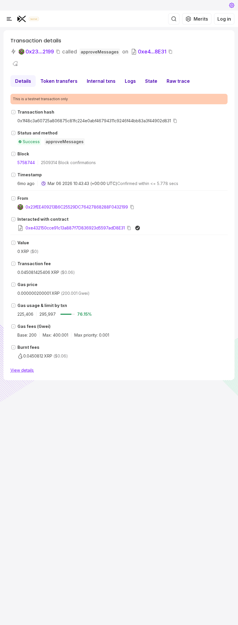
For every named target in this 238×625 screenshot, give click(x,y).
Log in (224, 19)
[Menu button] (9, 19)
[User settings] (232, 5)
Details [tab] (23, 81)
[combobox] (43, 183)
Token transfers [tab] (58, 81)
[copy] (59, 52)
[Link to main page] (21, 19)
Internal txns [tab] (101, 81)
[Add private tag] (15, 63)
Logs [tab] (130, 81)
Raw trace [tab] (178, 81)
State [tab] (151, 81)
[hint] (13, 112)
